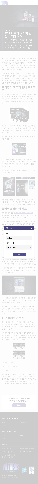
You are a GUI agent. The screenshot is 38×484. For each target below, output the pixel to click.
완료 (19, 254)
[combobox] (17, 238)
